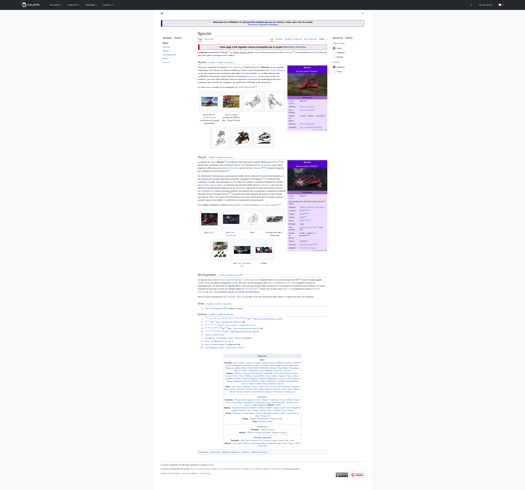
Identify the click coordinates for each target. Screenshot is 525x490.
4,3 (215, 328)
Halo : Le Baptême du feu (216, 341)
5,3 (215, 331)
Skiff (283, 413)
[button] (162, 13)
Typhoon (268, 392)
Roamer (240, 392)
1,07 (233, 318)
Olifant (232, 392)
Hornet (237, 379)
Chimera (254, 440)
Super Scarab (265, 402)
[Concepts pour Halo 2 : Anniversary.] (274, 219)
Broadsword (257, 373)
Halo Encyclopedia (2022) (264, 319)
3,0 (206, 324)
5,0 (206, 331)
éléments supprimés (226, 280)
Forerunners (262, 427)
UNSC (275, 162)
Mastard (273, 368)
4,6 (226, 328)
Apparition (250, 400)
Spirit (269, 410)
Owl (288, 379)
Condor (228, 376)
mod (319, 127)
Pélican (230, 381)
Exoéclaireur (273, 400)
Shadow (201, 283)
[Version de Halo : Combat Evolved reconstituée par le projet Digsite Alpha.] (209, 101)
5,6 (224, 331)
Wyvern (281, 384)
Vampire (290, 410)
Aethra (249, 433)
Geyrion (288, 363)
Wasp (265, 384)
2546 (243, 165)
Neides (297, 389)
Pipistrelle (238, 381)
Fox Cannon (264, 440)
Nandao (262, 379)
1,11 (251, 318)
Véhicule (245, 452)
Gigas (276, 408)
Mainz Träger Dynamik (279, 365)
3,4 (218, 324)
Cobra (242, 363)
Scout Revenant (278, 402)
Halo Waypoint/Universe (241, 331)
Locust (228, 402)
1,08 (237, 318)
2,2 (214, 321)
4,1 (209, 328)
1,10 (245, 318)
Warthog (316, 52)
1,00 (207, 318)
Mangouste (229, 368)
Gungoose (238, 365)
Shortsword (271, 381)
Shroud (263, 410)
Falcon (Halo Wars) (258, 443)
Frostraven (281, 378)
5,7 (229, 331)
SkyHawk (281, 381)
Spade (247, 392)
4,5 (221, 328)
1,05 (226, 318)
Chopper (253, 419)
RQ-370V (254, 381)
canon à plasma (307, 110)
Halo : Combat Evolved (308, 127)
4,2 (212, 328)
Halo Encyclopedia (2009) (216, 308)
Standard (341, 52)
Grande (340, 57)
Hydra (279, 443)
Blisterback (237, 413)
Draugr (264, 400)
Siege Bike (253, 371)
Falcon (289, 376)
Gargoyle (271, 443)
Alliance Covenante (307, 107)
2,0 (206, 321)
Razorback (294, 368)
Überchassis (278, 392)
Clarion (294, 373)
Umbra (278, 405)
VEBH (258, 384)
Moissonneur (238, 402)
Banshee (235, 408)
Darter (235, 376)
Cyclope (265, 363)
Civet (267, 387)
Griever (259, 413)
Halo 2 (302, 248)
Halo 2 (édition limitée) (215, 344)
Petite (339, 48)
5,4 (218, 331)
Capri (261, 387)
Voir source (314, 130)
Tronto (279, 419)
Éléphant (280, 363)
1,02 (214, 318)
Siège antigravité (259, 405)
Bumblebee (267, 373)
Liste (326, 130)
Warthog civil (290, 392)
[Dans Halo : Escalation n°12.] (242, 250)
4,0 (206, 328)
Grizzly (229, 365)
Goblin (289, 400)
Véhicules (262, 356)
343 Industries (251, 289)
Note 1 (308, 220)
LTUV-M (249, 389)
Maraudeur (268, 413)
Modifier (321, 130)
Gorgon (274, 440)
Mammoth (294, 365)
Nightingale (271, 379)
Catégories (203, 452)
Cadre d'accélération (282, 373)
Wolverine (278, 371)
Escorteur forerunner (262, 433)
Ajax (233, 387)
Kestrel (288, 283)
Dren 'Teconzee (235, 67)
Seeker (283, 433)
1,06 (230, 318)
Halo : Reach (236, 297)
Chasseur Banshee (248, 408)
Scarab (256, 402)
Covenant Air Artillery (241, 443)
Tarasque (276, 410)
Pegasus (295, 379)
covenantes (257, 168)
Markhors (277, 389)
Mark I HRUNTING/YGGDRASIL (255, 368)
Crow (273, 387)
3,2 (212, 324)
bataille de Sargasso (263, 165)
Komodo (240, 389)
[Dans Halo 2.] (209, 219)
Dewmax (295, 387)
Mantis (238, 368)
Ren (249, 410)
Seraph (235, 283)
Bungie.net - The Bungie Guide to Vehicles (223, 338)
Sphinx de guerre (267, 430)
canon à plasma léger (309, 227)
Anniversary (310, 248)
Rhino (236, 371)
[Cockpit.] (264, 250)
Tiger (292, 440)
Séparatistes (319, 207)
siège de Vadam (243, 205)
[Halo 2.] (253, 219)
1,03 (218, 318)
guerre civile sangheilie (268, 205)
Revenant (248, 402)
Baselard (247, 373)
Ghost (282, 400)
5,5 (221, 331)
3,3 (215, 324)
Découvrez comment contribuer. (263, 24)
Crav (258, 400)
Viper (261, 371)
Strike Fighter (288, 443)
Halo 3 (212, 292)
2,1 (209, 321)
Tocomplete (215, 452)
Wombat (272, 384)
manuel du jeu (218, 335)
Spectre (255, 331)
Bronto (254, 387)
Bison (235, 363)
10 (259, 288)
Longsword (253, 379)
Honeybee (229, 379)
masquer (178, 38)
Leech (282, 408)
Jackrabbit (247, 365)
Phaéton (275, 433)
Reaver (276, 413)
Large (339, 71)
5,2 (212, 331)
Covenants (261, 397)
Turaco (244, 384)
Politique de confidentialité (170, 473)
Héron (296, 376)
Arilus (239, 387)
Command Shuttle (265, 408)
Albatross (238, 373)
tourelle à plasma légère (212, 185)
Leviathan (264, 365)
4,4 (218, 328)
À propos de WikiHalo (190, 473)
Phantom (242, 410)
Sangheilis (240, 188)
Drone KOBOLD (245, 376)
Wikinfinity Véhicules (294, 47)
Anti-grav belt (239, 400)
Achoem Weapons (306, 124)
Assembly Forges (306, 244)
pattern (258, 67)
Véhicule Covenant (259, 452)
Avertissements (205, 473)
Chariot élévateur (283, 387)
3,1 (209, 324)
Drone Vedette (271, 376)
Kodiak (256, 365)
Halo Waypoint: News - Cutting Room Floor (223, 347)
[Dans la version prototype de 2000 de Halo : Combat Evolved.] (231, 101)
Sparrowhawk (292, 381)
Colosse (249, 363)
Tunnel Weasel (257, 392)
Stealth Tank (283, 440)
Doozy (272, 363)
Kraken (296, 400)
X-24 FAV (287, 371)
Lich (288, 408)
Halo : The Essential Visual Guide (242, 328)
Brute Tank (245, 440)
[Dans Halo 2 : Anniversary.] (231, 219)
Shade (246, 87)
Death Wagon (249, 413)
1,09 (241, 318)
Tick (284, 410)
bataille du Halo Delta (230, 168)
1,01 (210, 318)
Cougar (257, 363)
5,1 (209, 331)
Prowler (272, 419)
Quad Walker (283, 368)
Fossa (226, 389)
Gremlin (296, 363)
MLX (284, 389)
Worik (270, 422)
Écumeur (262, 422)
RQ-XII (246, 381)
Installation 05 (208, 191)
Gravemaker (263, 419)
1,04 (222, 318)
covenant (288, 52)
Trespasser (265, 416)
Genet (233, 389)
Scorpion (243, 371)
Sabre (262, 381)
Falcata (282, 376)
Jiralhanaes (264, 185)
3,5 (223, 324)
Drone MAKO (259, 376)
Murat (290, 389)
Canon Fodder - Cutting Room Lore (240, 325)
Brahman (246, 387)
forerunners (252, 76)
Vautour (252, 384)
